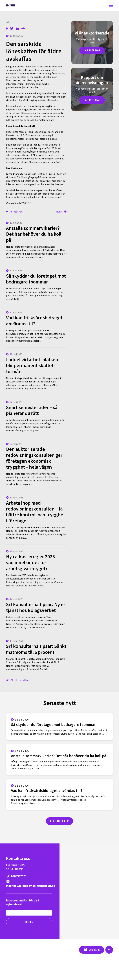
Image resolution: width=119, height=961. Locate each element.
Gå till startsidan (19, 680)
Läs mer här (92, 50)
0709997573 (18, 876)
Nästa (59, 211)
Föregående (15, 211)
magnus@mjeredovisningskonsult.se (29, 886)
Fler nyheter (59, 821)
